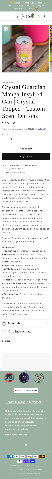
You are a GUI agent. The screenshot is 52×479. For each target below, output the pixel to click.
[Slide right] (32, 77)
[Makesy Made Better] (38, 378)
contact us (30, 221)
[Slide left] (20, 77)
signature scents (14, 210)
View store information (15, 172)
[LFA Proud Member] (9, 378)
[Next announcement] (47, 6)
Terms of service (18, 473)
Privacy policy (37, 469)
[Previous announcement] (5, 6)
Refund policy (23, 469)
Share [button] (7, 341)
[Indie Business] (24, 378)
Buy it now (26, 156)
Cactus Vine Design (24, 466)
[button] (5, 16)
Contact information (35, 473)
